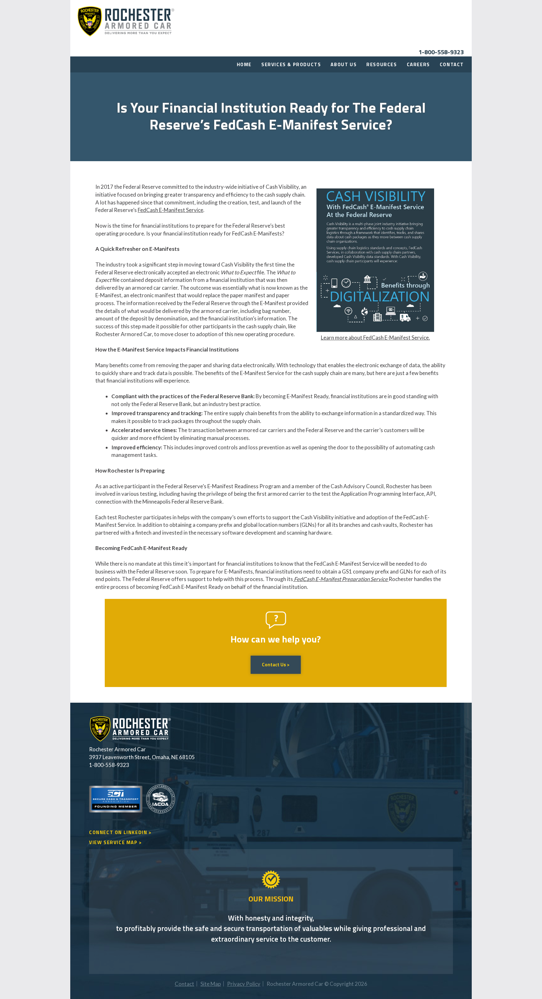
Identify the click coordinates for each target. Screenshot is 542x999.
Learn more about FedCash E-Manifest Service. (375, 337)
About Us (344, 64)
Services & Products (291, 64)
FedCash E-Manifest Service (170, 210)
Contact (452, 64)
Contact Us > (276, 664)
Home (244, 64)
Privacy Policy (243, 983)
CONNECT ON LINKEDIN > (120, 832)
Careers (418, 64)
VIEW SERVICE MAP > (115, 842)
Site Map (210, 983)
